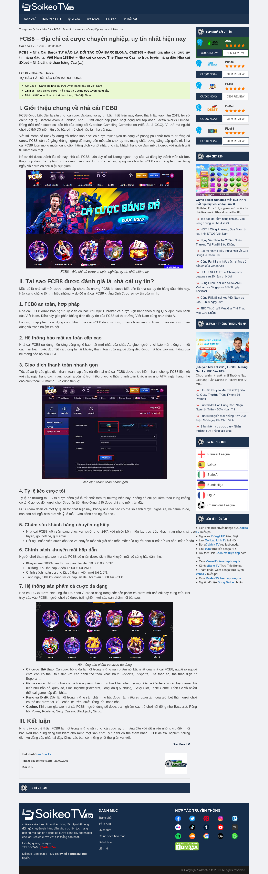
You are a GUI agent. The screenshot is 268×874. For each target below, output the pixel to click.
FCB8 (229, 83)
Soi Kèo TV (43, 754)
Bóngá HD (218, 536)
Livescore (105, 829)
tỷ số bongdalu (70, 853)
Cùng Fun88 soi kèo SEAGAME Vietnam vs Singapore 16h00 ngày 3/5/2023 (219, 287)
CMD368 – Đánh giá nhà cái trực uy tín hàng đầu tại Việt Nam (63, 85)
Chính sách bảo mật (112, 836)
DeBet (229, 106)
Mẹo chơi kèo (214, 156)
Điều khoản (106, 842)
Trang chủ (29, 19)
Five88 (229, 128)
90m (208, 548)
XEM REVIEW (235, 53)
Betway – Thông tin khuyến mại (226, 323)
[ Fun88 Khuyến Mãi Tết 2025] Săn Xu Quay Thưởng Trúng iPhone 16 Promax (220, 394)
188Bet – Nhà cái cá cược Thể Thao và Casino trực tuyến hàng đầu (67, 90)
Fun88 (229, 61)
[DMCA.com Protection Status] (187, 846)
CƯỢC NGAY (209, 53)
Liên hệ (103, 848)
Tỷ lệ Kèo (105, 823)
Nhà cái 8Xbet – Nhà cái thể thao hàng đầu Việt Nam (58, 95)
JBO (228, 40)
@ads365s (48, 847)
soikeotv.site (30, 824)
